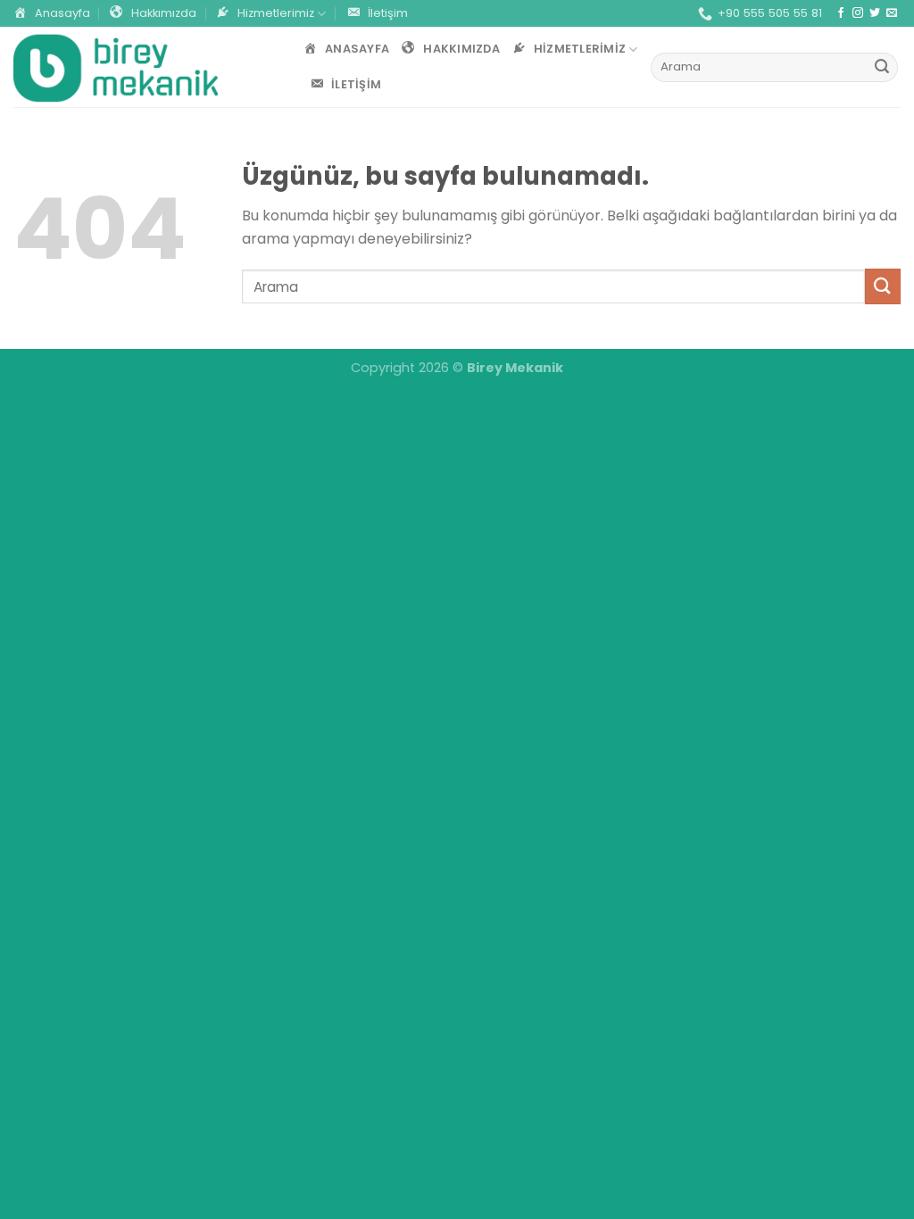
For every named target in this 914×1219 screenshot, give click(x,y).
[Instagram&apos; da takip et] (857, 13)
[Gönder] (882, 68)
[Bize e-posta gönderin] (891, 13)
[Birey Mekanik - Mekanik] (116, 67)
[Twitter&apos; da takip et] (874, 13)
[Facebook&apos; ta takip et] (840, 13)
